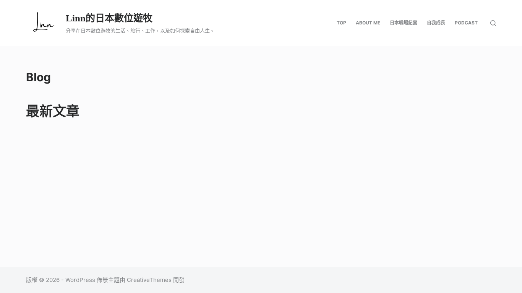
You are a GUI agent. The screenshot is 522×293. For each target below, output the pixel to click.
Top (341, 23)
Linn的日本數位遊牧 (109, 18)
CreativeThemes (149, 279)
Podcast (466, 23)
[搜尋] (493, 23)
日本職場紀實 (403, 23)
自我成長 (436, 23)
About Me (368, 23)
